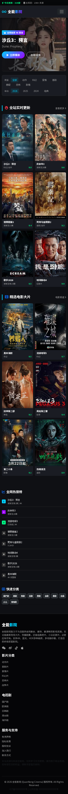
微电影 (14, 601)
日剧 (31, 595)
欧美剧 (5, 706)
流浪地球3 (13, 521)
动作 (24, 80)
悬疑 (8, 84)
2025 (25, 91)
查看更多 (60, 108)
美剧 (15, 595)
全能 (15, 11)
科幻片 (5, 675)
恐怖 (18, 84)
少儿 (5, 601)
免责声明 (6, 736)
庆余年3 (11, 510)
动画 (62, 595)
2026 (14, 91)
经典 (46, 91)
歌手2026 (12, 563)
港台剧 (5, 715)
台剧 (47, 595)
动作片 (5, 662)
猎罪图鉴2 (13, 531)
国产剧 (6, 595)
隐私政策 (6, 741)
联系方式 (6, 755)
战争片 (5, 685)
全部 (14, 80)
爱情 (44, 80)
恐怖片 (5, 680)
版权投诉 (6, 746)
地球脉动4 (13, 552)
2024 (36, 91)
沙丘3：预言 (14, 499)
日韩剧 (5, 710)
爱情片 (5, 671)
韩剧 (23, 595)
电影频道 (60, 297)
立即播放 (15, 55)
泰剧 (54, 595)
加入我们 (6, 750)
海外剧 (5, 720)
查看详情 (36, 55)
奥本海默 (12, 574)
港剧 (39, 595)
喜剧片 (5, 666)
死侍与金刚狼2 (15, 542)
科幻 (34, 80)
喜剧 (54, 80)
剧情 (28, 84)
